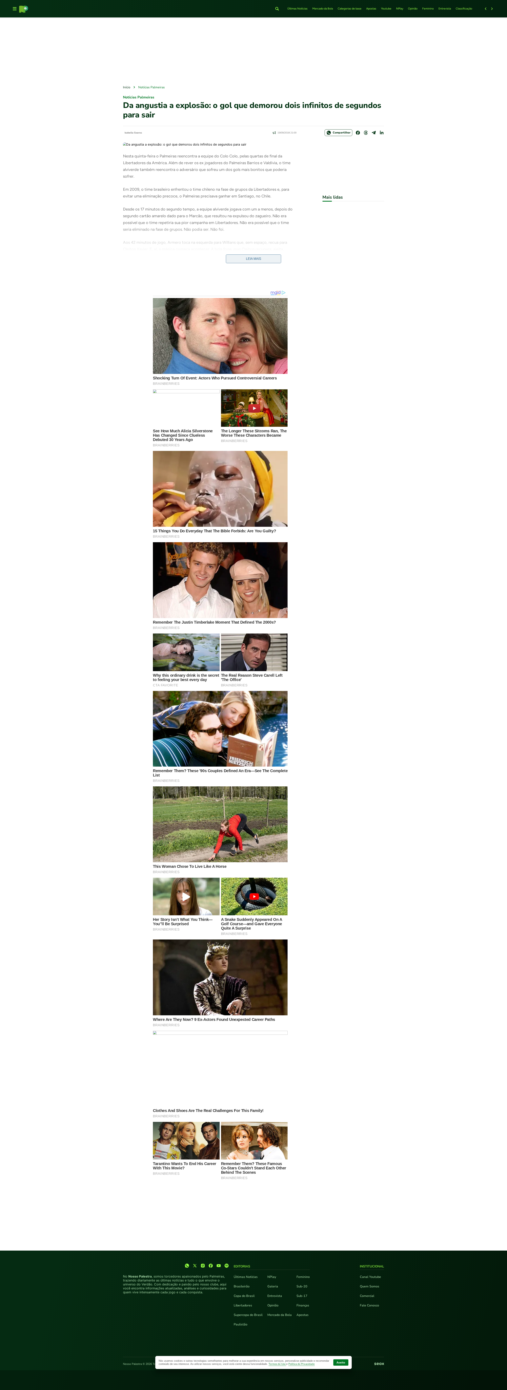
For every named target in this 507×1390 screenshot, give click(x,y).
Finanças (302, 1305)
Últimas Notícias (297, 8)
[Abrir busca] (277, 8)
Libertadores (243, 1305)
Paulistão (240, 1324)
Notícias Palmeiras (151, 87)
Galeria (272, 1286)
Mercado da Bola (322, 8)
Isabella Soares (133, 132)
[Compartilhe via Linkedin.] (381, 132)
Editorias (242, 1266)
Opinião (412, 8)
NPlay (399, 8)
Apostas (371, 8)
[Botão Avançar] (492, 8)
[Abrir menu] (15, 8)
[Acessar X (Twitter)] (195, 1265)
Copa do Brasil (244, 1296)
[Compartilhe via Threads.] (365, 132)
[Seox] (379, 1364)
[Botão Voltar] (485, 8)
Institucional (372, 1266)
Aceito (340, 1362)
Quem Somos (369, 1286)
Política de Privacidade (301, 1364)
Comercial (367, 1296)
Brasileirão (242, 1286)
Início (126, 87)
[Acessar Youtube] (218, 1265)
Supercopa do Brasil (248, 1315)
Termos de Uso (277, 1364)
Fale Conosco (369, 1305)
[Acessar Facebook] (210, 1265)
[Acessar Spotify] (226, 1265)
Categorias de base (349, 8)
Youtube (386, 8)
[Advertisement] (253, 51)
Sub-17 (301, 1296)
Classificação (464, 8)
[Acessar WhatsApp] (187, 1265)
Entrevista (444, 8)
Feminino (428, 8)
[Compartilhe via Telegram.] (373, 132)
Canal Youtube (370, 1277)
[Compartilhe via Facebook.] (357, 132)
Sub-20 (301, 1286)
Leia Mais (253, 258)
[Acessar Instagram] (202, 1265)
